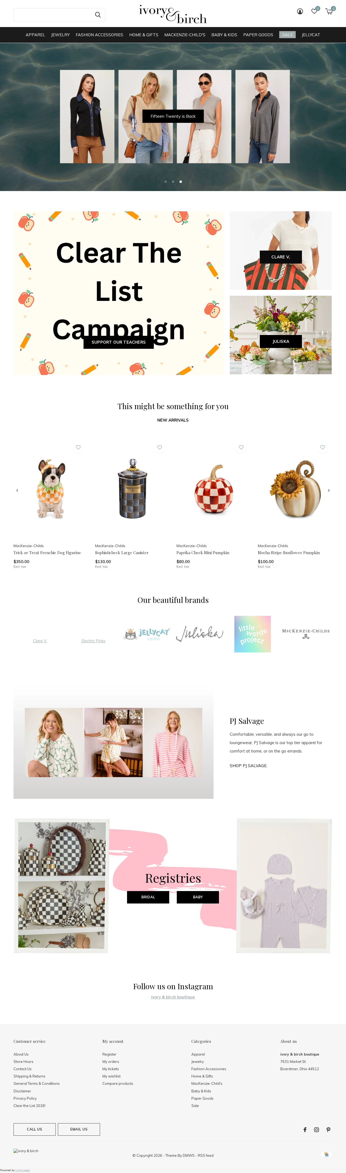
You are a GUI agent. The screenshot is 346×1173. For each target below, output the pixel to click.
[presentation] (17, 490)
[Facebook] (305, 1130)
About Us (21, 1054)
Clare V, (280, 256)
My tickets (110, 1069)
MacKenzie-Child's (184, 34)
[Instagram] (316, 1130)
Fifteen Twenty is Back (173, 116)
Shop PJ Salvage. (248, 765)
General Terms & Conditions (37, 1083)
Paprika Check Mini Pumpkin (203, 552)
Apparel (35, 34)
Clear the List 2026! (29, 1105)
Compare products (117, 1083)
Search (97, 15)
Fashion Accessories (99, 34)
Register (109, 1054)
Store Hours (24, 1061)
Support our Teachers (119, 342)
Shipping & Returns (29, 1076)
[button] (165, 181)
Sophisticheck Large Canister (122, 552)
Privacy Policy (25, 1098)
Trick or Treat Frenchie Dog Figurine (47, 552)
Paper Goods (258, 34)
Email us (79, 1129)
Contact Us (23, 1069)
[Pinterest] (328, 1130)
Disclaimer (22, 1091)
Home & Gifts (143, 34)
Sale (287, 34)
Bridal (148, 897)
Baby (198, 897)
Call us (34, 1129)
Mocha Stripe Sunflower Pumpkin (289, 552)
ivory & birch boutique (173, 997)
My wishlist (111, 1076)
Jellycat (311, 34)
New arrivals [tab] (173, 420)
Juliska (280, 341)
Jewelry (60, 34)
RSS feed (206, 1155)
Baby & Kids (224, 34)
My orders (110, 1061)
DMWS (189, 1155)
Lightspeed (22, 1170)
